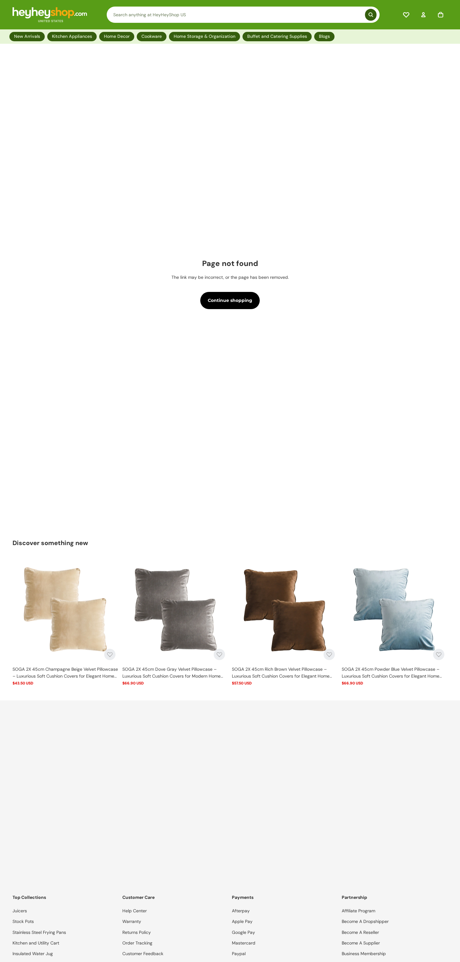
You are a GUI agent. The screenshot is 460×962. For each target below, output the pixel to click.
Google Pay (243, 932)
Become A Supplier (361, 943)
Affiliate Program (358, 911)
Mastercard (243, 943)
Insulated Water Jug (33, 953)
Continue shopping (230, 300)
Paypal (239, 953)
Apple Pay (242, 921)
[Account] (423, 15)
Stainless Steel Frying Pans (39, 932)
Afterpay (241, 911)
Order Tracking (137, 943)
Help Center (134, 911)
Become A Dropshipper (365, 921)
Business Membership (364, 953)
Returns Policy (136, 932)
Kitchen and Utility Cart (36, 943)
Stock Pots (23, 921)
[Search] (243, 15)
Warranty (131, 921)
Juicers (20, 911)
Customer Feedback (142, 953)
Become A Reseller (360, 932)
